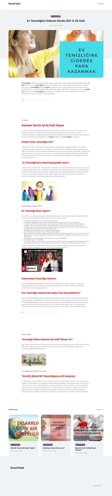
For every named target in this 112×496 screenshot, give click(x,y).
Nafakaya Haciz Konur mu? (54, 448)
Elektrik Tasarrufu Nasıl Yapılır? (22, 448)
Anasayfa (100, 3)
